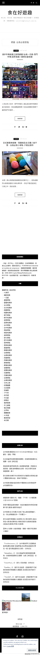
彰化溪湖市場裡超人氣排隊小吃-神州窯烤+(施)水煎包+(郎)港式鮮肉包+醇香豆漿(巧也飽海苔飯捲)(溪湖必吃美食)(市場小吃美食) (20, 521)
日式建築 (7, 388)
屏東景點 (7, 363)
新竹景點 (7, 315)
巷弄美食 (7, 403)
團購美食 (7, 413)
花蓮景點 (7, 373)
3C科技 (6, 415)
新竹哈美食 (8, 318)
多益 (4, 263)
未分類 (6, 420)
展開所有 (5, 290)
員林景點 (7, 335)
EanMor (7, 567)
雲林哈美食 (8, 345)
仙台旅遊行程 (14, 275)
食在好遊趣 (20, 12)
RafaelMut (8, 553)
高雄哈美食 (8, 360)
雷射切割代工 (16, 266)
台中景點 (7, 325)
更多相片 (5, 612)
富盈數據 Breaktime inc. (32, 654)
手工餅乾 (7, 405)
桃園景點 (7, 310)
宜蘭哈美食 (8, 370)
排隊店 (6, 400)
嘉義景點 (7, 348)
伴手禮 (6, 395)
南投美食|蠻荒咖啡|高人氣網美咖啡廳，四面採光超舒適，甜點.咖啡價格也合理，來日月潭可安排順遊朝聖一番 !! (20, 468)
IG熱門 (6, 292)
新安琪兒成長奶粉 (13, 270)
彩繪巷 (6, 390)
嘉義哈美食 (8, 350)
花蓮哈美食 (8, 375)
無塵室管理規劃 (26, 268)
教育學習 (7, 418)
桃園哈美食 (8, 313)
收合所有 (12, 290)
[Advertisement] (20, 233)
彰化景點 (7, 338)
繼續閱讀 (20, 118)
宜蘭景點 (7, 368)
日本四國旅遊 (29, 263)
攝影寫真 (7, 295)
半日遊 (6, 398)
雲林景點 (7, 343)
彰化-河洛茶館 (22, 563)
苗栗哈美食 (8, 323)
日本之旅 (7, 383)
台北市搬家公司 (25, 275)
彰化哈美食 (8, 340)
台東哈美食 (8, 380)
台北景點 (7, 305)
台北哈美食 (8, 308)
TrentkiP (8, 577)
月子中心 (11, 263)
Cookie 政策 (10, 646)
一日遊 (6, 298)
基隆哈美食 (8, 303)
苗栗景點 (7, 320)
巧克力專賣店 (19, 263)
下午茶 (6, 393)
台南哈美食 (8, 355)
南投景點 (7, 330)
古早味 (6, 410)
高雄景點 (7, 358)
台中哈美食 (8, 328)
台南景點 (16, 50)
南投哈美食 (8, 333)
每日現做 (7, 408)
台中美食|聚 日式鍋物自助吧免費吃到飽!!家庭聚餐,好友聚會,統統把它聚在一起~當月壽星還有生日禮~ (19, 545)
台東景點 (7, 378)
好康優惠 (7, 385)
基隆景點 (7, 300)
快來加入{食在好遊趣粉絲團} (20, 433)
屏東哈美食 (8, 365)
